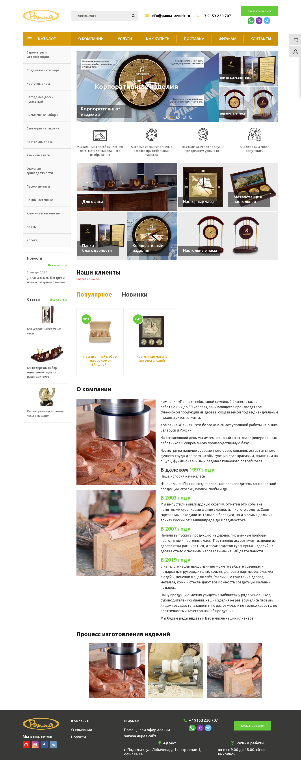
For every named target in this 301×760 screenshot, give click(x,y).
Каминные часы (38, 155)
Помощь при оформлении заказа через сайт (147, 733)
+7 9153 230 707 (216, 16)
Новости (78, 737)
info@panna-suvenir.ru (170, 15)
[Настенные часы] (203, 187)
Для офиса (113, 86)
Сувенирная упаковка (42, 128)
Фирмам (227, 39)
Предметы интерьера (42, 70)
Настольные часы (39, 142)
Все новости (57, 265)
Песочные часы (38, 186)
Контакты (261, 39)
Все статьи (58, 299)
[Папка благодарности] (102, 236)
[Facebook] (44, 744)
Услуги (125, 39)
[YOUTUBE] (26, 744)
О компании (91, 39)
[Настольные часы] (228, 236)
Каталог (47, 39)
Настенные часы (38, 83)
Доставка (194, 39)
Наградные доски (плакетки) (40, 99)
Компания (80, 721)
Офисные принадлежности (39, 171)
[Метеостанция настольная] (253, 187)
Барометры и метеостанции (37, 55)
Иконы (31, 227)
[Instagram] (35, 744)
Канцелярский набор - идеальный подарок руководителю (43, 372)
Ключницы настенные (43, 213)
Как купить (157, 39)
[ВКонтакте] (53, 744)
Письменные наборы (42, 115)
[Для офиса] (127, 187)
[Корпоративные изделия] (152, 236)
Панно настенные (39, 200)
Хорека (31, 240)
